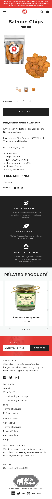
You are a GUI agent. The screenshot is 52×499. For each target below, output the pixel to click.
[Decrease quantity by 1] (17, 101)
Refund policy (10, 413)
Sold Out (26, 111)
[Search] (42, 11)
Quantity (8, 101)
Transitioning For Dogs (15, 396)
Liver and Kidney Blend (26, 317)
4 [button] (29, 329)
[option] (26, 57)
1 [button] (22, 329)
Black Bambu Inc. (36, 488)
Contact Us (9, 423)
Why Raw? (9, 392)
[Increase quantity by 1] (30, 101)
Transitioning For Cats (15, 400)
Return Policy (10, 435)
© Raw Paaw (14, 488)
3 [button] (27, 329)
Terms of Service (12, 409)
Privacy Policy (10, 431)
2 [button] (24, 329)
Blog (5, 404)
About (6, 388)
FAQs (6, 439)
